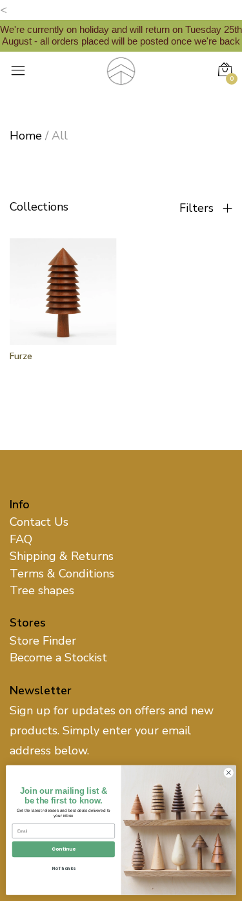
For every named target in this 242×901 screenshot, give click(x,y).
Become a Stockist (58, 657)
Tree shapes (42, 590)
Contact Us (39, 522)
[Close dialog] (228, 772)
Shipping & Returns (62, 556)
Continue (64, 849)
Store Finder (43, 640)
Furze (21, 356)
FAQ (21, 539)
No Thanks (64, 868)
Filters (198, 208)
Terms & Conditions (62, 573)
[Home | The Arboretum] (121, 70)
